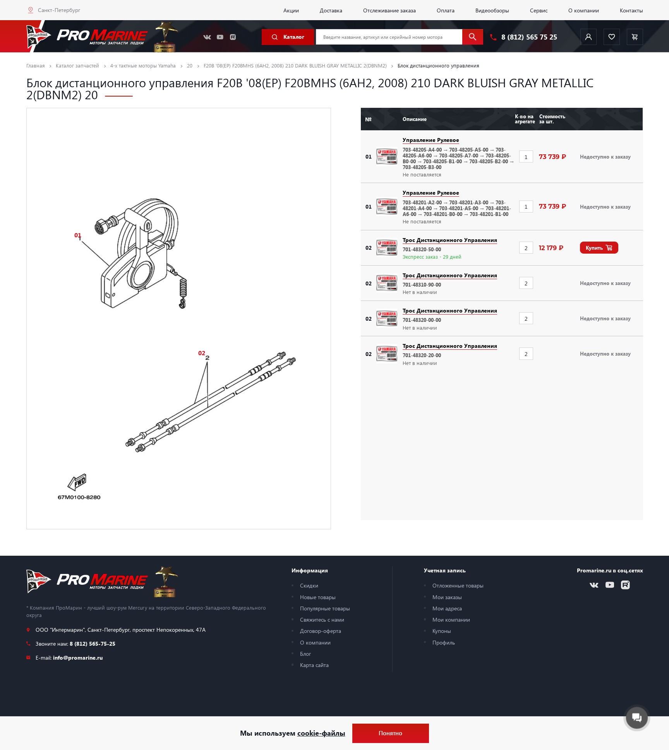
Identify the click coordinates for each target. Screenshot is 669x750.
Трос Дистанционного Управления (450, 240)
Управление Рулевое (431, 139)
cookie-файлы (321, 733)
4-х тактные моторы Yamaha (143, 65)
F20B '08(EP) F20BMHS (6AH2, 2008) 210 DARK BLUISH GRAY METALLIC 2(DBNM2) (295, 65)
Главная (35, 65)
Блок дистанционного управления (438, 65)
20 (189, 65)
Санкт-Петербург (59, 10)
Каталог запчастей (77, 65)
